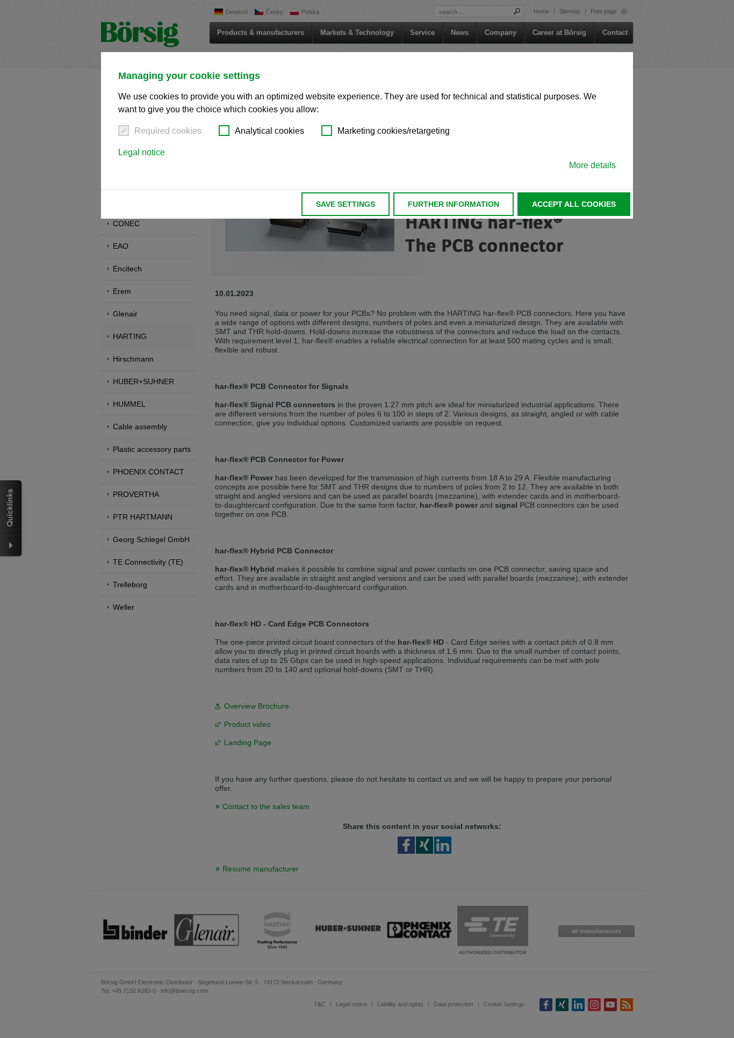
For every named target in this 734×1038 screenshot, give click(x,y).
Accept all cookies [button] (574, 204)
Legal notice (141, 152)
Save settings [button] (345, 204)
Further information (453, 204)
